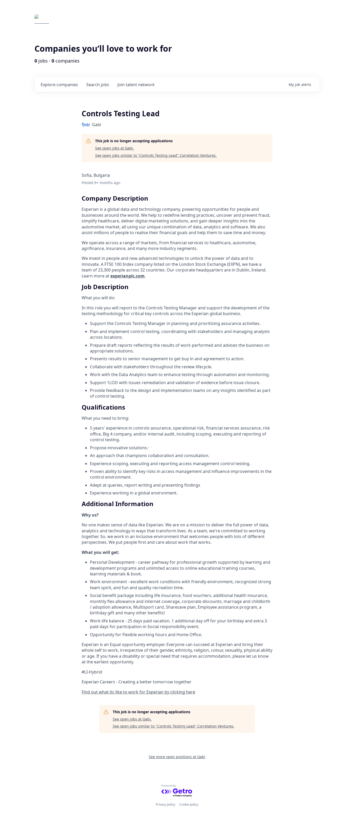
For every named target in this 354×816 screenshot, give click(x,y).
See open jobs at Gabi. (114, 148)
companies (59, 84)
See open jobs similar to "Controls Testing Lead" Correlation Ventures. (156, 155)
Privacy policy (165, 804)
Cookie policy (188, 804)
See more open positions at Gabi (177, 756)
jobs (97, 84)
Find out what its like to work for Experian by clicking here (138, 692)
